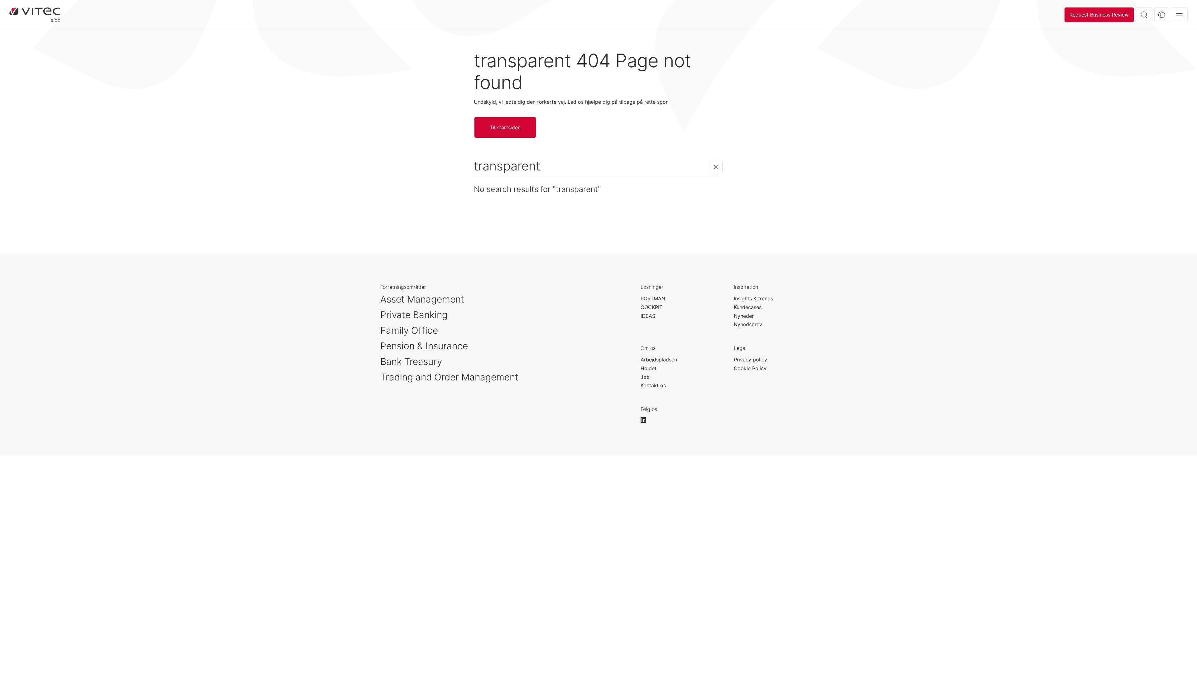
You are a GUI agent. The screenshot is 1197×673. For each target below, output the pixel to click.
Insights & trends (753, 298)
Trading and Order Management (449, 377)
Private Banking (414, 314)
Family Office (409, 330)
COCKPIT (651, 307)
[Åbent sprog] (1161, 14)
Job (645, 377)
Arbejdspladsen (659, 359)
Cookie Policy (750, 368)
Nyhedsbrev (748, 324)
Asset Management (422, 299)
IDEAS (648, 316)
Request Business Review (1099, 15)
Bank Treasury (411, 361)
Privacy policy (750, 359)
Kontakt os (653, 385)
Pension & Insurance (424, 345)
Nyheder (744, 316)
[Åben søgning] (1144, 14)
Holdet (648, 368)
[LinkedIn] (646, 420)
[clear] (716, 167)
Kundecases (748, 307)
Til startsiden (34, 15)
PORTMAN (653, 298)
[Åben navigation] (1179, 14)
